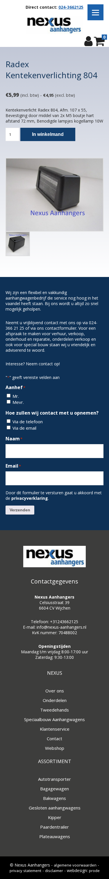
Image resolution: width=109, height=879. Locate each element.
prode (94, 870)
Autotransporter (54, 779)
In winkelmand (48, 134)
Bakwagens (54, 798)
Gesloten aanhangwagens (55, 808)
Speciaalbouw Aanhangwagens (54, 719)
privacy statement (25, 870)
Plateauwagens (54, 836)
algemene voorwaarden (75, 865)
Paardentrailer (54, 827)
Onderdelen (55, 700)
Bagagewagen (54, 789)
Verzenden (20, 510)
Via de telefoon (27, 421)
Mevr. (18, 402)
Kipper (54, 817)
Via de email (24, 428)
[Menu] (95, 12)
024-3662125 (70, 7)
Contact (54, 738)
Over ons (54, 691)
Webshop (54, 748)
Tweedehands (54, 710)
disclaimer (54, 870)
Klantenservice (54, 729)
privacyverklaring (29, 498)
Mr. (15, 396)
